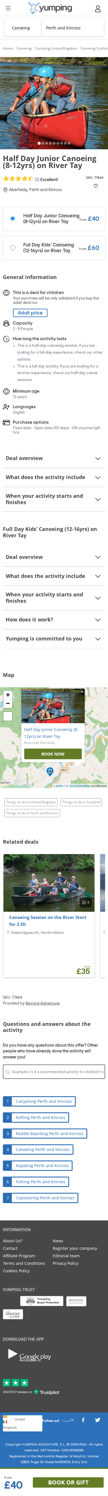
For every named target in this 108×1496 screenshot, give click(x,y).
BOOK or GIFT (68, 1482)
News (58, 1240)
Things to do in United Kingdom (31, 802)
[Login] (98, 8)
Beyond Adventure (43, 1003)
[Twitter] (97, 1421)
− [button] (8, 703)
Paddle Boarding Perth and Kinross (50, 1133)
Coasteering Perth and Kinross (45, 1198)
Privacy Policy (65, 1263)
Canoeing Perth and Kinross (43, 1149)
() (46, 179)
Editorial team (66, 1255)
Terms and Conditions (24, 1263)
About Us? (12, 1240)
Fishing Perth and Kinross (40, 1181)
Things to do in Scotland (81, 802)
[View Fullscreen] (7, 716)
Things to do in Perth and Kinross (32, 813)
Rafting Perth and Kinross (40, 1117)
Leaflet (58, 786)
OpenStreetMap (79, 786)
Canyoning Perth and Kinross (44, 1101)
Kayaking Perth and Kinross (42, 1165)
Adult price (30, 312)
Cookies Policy (16, 1270)
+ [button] (8, 694)
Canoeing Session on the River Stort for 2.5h (47, 920)
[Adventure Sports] (50, 8)
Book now (53, 754)
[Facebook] (83, 1421)
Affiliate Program (19, 1255)
